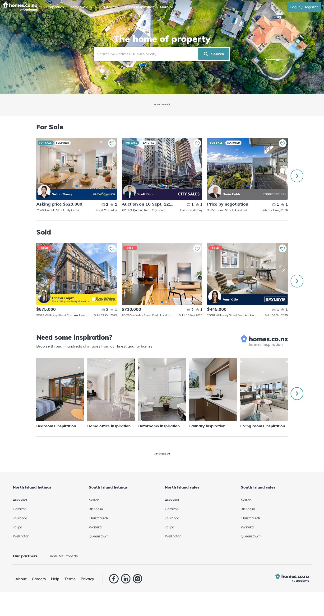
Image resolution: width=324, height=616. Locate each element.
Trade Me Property (63, 556)
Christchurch (98, 518)
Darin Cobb (214, 191)
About (21, 578)
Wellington (21, 536)
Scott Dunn (129, 191)
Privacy (87, 578)
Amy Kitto (214, 296)
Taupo (17, 527)
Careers (39, 578)
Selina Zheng (44, 191)
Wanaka (95, 527)
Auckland (20, 500)
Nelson (94, 500)
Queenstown (98, 536)
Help (55, 578)
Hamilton (20, 509)
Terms (70, 578)
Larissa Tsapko (44, 296)
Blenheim (96, 509)
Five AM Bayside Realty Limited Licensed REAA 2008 (72, 301)
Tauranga (20, 518)
